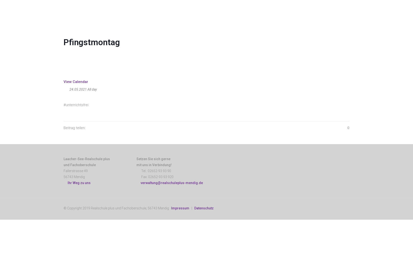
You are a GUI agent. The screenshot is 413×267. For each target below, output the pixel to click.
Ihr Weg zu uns (78, 183)
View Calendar (76, 82)
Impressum (180, 208)
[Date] (66, 88)
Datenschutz (204, 208)
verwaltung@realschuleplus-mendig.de (172, 183)
